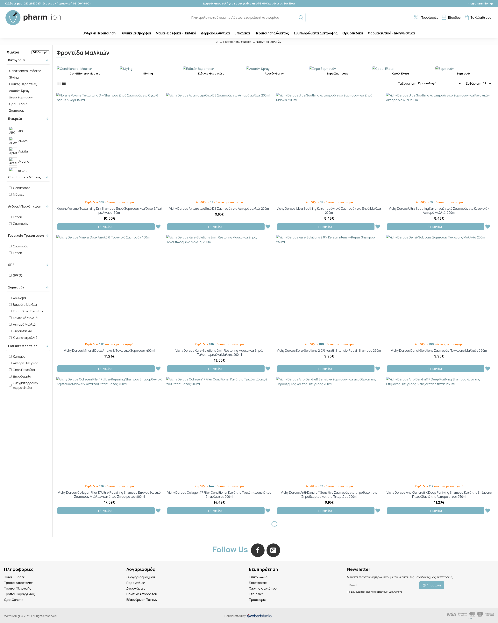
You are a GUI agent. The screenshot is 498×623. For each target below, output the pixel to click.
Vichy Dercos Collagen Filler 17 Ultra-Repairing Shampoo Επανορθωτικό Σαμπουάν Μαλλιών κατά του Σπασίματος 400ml (109, 495)
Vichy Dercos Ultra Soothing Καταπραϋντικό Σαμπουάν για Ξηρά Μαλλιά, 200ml (329, 211)
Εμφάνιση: (473, 83)
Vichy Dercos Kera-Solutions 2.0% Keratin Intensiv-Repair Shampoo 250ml (329, 351)
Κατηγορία (16, 60)
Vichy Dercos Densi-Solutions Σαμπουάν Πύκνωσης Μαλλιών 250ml (439, 351)
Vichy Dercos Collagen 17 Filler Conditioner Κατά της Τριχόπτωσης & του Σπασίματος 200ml (219, 495)
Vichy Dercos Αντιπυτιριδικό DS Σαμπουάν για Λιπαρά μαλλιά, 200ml (219, 209)
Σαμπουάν (16, 287)
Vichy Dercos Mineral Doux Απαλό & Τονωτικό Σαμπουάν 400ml (109, 351)
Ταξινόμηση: (407, 83)
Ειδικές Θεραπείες (22, 346)
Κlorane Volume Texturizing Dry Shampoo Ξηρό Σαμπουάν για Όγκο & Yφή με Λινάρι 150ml (109, 211)
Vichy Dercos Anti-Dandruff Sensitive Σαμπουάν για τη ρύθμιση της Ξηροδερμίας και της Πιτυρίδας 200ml (329, 495)
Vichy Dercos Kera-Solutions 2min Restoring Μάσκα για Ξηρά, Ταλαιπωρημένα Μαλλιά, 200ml (219, 353)
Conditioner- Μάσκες (24, 177)
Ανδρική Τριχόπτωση (24, 206)
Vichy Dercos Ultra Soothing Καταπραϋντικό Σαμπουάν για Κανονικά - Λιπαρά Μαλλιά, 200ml (439, 211)
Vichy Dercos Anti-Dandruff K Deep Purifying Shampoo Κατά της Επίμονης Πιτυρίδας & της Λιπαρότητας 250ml (439, 495)
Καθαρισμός (41, 52)
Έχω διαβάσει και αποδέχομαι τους (376, 591)
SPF (11, 265)
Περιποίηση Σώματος (237, 42)
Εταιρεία (15, 119)
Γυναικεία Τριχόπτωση (26, 235)
